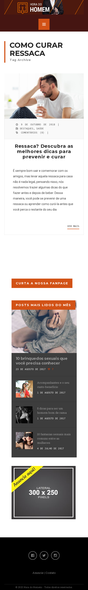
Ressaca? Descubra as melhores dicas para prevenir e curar (44, 151)
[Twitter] (44, 555)
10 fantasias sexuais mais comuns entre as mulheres (54, 438)
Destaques (26, 128)
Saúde (40, 128)
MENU (44, 24)
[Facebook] (32, 555)
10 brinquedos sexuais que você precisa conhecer (41, 361)
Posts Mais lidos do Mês (43, 305)
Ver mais (73, 226)
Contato (50, 573)
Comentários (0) (32, 132)
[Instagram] (55, 555)
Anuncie (38, 573)
